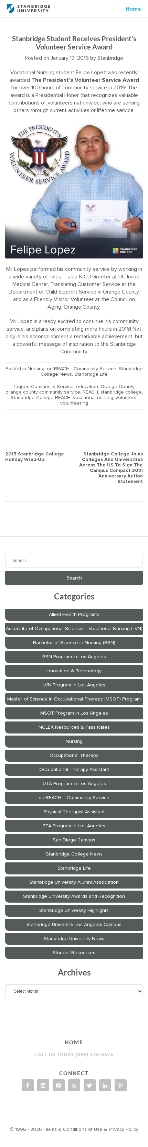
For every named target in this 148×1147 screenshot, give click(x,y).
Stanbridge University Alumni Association (74, 882)
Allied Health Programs (74, 614)
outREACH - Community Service (81, 368)
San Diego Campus (74, 840)
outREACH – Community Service (74, 797)
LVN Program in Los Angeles (74, 685)
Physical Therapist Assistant (74, 811)
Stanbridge (110, 58)
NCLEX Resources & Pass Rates (74, 727)
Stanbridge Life (91, 374)
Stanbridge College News (74, 854)
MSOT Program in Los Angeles (74, 713)
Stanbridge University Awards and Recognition (74, 896)
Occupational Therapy (74, 755)
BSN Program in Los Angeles (74, 656)
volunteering (74, 403)
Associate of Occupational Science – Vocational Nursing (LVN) (74, 628)
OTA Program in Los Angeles (74, 783)
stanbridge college (121, 392)
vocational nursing (93, 397)
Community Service (52, 386)
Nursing (36, 368)
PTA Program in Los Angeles (74, 826)
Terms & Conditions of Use (73, 1129)
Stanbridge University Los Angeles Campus (74, 924)
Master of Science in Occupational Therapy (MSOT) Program (74, 699)
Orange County (117, 386)
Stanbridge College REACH (41, 397)
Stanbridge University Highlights (74, 910)
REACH (90, 392)
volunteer (126, 397)
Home (133, 9)
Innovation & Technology (74, 671)
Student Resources (74, 952)
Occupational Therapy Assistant (74, 769)
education (87, 386)
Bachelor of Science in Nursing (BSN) (74, 642)
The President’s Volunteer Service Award (85, 80)
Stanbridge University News (74, 938)
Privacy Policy (123, 1129)
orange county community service (43, 392)
